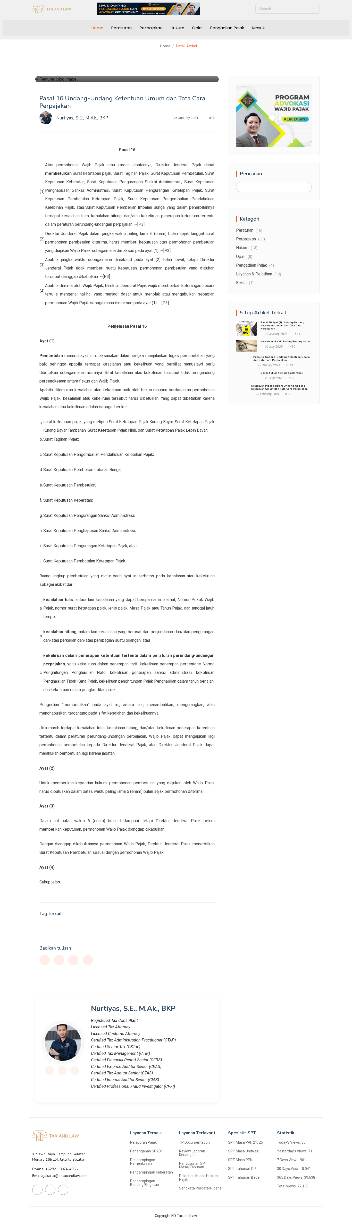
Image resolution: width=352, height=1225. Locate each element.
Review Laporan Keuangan (192, 1153)
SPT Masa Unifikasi (243, 1151)
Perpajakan (151, 28)
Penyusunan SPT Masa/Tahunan (193, 1165)
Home (97, 28)
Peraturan (121, 28)
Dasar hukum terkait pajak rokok (282, 373)
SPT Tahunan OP (242, 1168)
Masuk (258, 28)
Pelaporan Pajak (143, 1142)
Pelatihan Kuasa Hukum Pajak (198, 1177)
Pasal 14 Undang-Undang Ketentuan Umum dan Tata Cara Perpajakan (281, 358)
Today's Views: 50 (291, 1142)
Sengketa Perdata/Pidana (200, 1188)
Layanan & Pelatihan (258, 274)
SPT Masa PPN (240, 1160)
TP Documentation (194, 1142)
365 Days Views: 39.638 (296, 1177)
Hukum (177, 28)
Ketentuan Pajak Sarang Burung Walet (285, 341)
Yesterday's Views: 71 (294, 1151)
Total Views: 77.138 (292, 1186)
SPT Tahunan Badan (245, 1177)
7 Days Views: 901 (291, 1160)
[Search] (306, 187)
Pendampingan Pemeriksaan (142, 1161)
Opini (197, 28)
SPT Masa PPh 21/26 (245, 1142)
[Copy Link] (88, 960)
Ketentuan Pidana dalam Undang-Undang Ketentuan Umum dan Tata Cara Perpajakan (279, 387)
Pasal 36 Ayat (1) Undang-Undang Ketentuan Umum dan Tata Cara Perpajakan (282, 326)
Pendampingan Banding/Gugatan (144, 1182)
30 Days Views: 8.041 (294, 1168)
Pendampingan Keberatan (151, 1172)
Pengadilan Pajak (227, 28)
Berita (245, 282)
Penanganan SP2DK (146, 1151)
